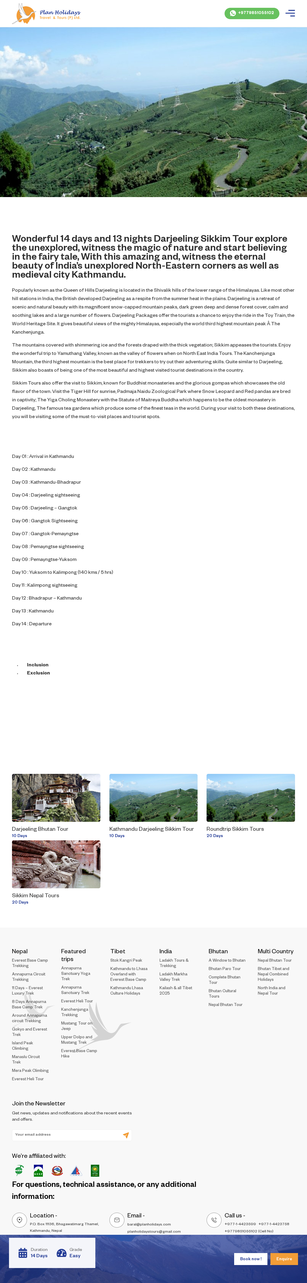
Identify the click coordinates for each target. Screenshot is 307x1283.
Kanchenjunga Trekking (74, 1013)
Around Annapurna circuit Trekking (29, 1019)
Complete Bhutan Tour (224, 981)
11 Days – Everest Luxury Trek (27, 991)
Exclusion (38, 674)
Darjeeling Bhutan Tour (40, 830)
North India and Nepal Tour (271, 991)
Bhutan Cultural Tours (222, 994)
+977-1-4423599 (240, 1225)
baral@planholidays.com (149, 1225)
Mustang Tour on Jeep (76, 1027)
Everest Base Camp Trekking (30, 964)
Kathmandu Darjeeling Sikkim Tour (151, 830)
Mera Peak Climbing (30, 1071)
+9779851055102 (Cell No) (249, 1232)
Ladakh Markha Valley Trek (173, 978)
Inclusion (38, 665)
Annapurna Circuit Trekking (28, 978)
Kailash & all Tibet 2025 (175, 991)
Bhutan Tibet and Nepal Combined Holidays (273, 975)
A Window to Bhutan (227, 961)
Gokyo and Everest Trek (29, 1033)
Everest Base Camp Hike (79, 1054)
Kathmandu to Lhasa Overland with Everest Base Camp (129, 975)
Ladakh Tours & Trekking (174, 964)
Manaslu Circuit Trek (26, 1060)
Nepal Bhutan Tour (226, 1005)
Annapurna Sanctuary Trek (75, 991)
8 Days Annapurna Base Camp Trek (29, 1005)
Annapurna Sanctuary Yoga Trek (75, 974)
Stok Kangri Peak (126, 961)
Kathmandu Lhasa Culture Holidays (126, 991)
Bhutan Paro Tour (225, 969)
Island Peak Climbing (22, 1046)
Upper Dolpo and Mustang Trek (76, 1041)
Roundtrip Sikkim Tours (235, 830)
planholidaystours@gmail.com (154, 1232)
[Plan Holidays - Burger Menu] (290, 13)
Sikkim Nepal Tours (35, 896)
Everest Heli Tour (28, 1080)
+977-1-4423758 (273, 1225)
